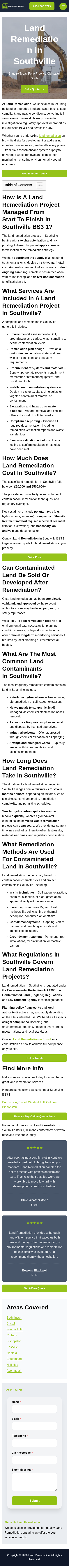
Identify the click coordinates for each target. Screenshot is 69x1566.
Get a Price (34, 557)
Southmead (14, 1358)
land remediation (50, 135)
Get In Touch (34, 1058)
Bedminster (9, 1102)
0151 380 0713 (42, 6)
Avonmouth (14, 1370)
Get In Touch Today (34, 173)
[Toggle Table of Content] (38, 185)
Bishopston (9, 1107)
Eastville (12, 1347)
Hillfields (12, 1364)
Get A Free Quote (34, 1288)
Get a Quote (32, 89)
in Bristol (32, 1039)
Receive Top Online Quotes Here (34, 1116)
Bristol (22, 1102)
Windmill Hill (36, 1102)
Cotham (51, 1102)
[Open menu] (63, 6)
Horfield (12, 1353)
